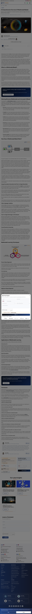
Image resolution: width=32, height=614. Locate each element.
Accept (23, 612)
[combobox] (4, 301)
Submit (15, 314)
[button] (29, 295)
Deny (8, 612)
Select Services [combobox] (5, 303)
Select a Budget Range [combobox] (20, 303)
